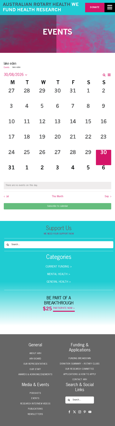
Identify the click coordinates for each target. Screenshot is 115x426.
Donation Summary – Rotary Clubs (79, 364)
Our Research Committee (79, 369)
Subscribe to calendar (57, 206)
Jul (7, 196)
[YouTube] (89, 412)
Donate (94, 7)
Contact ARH (79, 379)
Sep (107, 196)
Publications (35, 409)
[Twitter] (74, 412)
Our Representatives (35, 364)
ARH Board (35, 359)
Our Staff (35, 369)
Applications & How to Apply (79, 374)
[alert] (57, 185)
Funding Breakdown (80, 358)
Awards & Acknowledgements (35, 374)
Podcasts (35, 393)
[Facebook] (69, 412)
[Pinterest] (84, 412)
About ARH (35, 353)
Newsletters (35, 414)
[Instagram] (79, 412)
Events (6, 67)
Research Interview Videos (35, 404)
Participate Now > (64, 308)
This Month (57, 196)
